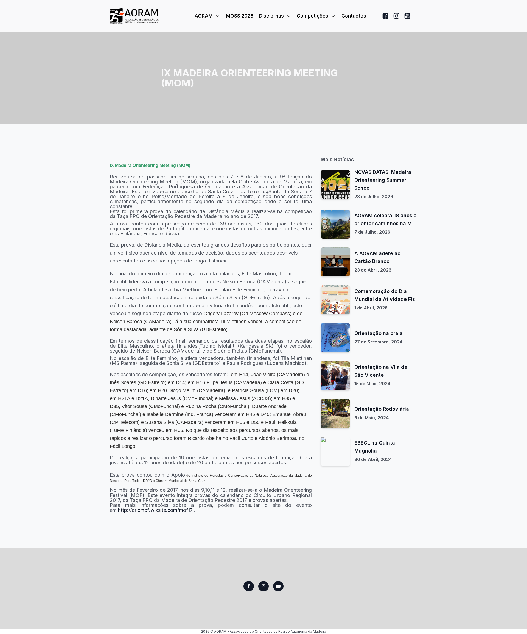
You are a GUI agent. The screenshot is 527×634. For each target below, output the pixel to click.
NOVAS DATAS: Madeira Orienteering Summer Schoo (382, 180)
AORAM (204, 16)
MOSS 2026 (239, 16)
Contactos (353, 16)
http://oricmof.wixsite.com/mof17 (155, 510)
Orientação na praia (378, 333)
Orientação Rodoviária (381, 409)
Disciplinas (271, 16)
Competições (312, 16)
